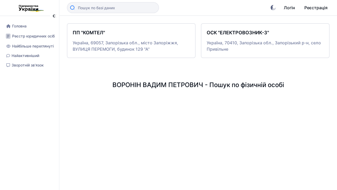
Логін (289, 7)
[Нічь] (273, 7)
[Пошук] (72, 7)
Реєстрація (316, 7)
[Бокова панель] (54, 16)
